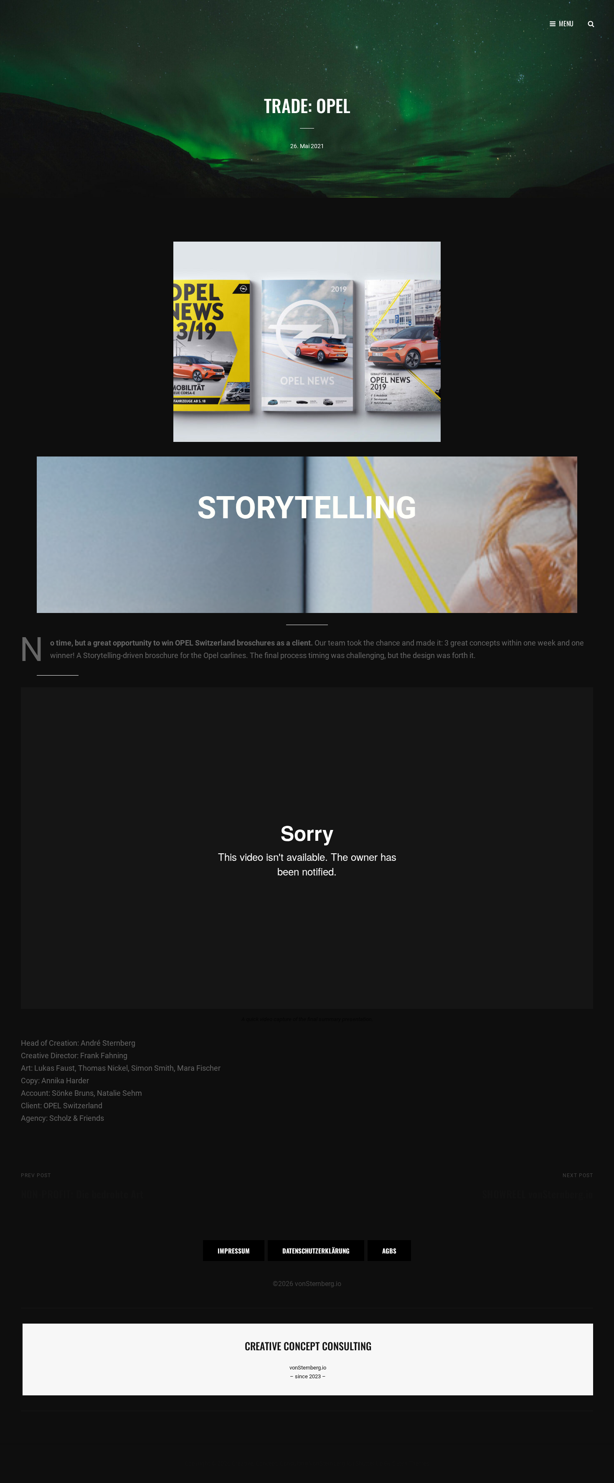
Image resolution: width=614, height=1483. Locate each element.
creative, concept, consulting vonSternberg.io (292, 1463)
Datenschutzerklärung (316, 1250)
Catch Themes (410, 1463)
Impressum (234, 1250)
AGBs (389, 1250)
